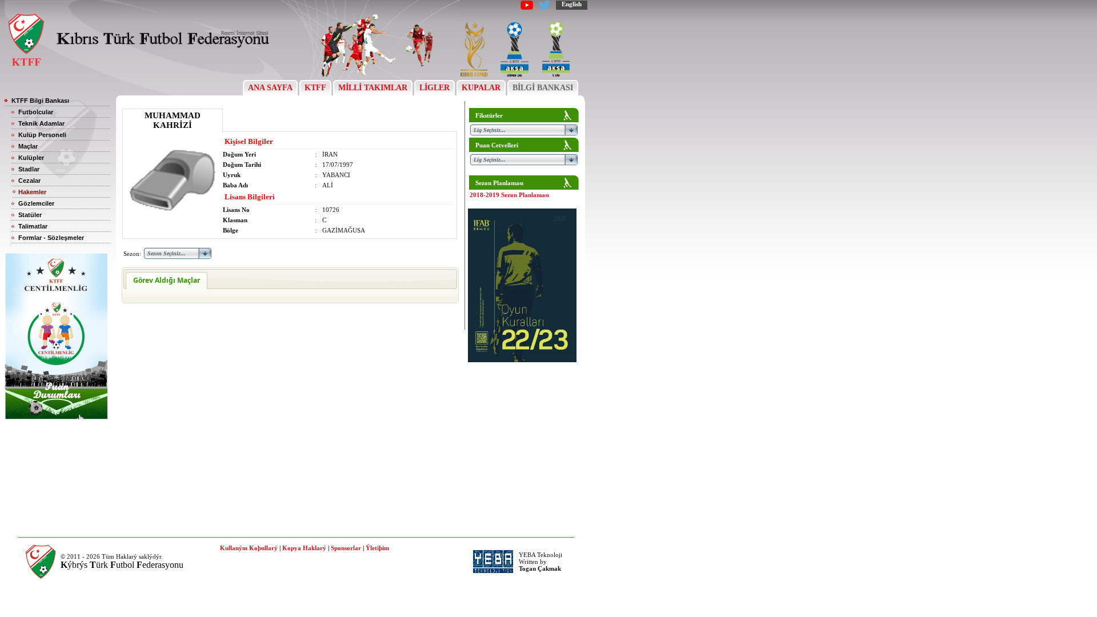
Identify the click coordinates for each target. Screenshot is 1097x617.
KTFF (315, 87)
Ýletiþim (377, 547)
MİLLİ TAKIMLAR (373, 87)
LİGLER (434, 87)
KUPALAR (481, 87)
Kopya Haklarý (304, 547)
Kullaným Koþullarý (249, 547)
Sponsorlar (346, 547)
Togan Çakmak (540, 568)
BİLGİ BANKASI (542, 87)
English (572, 4)
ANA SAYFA (270, 87)
